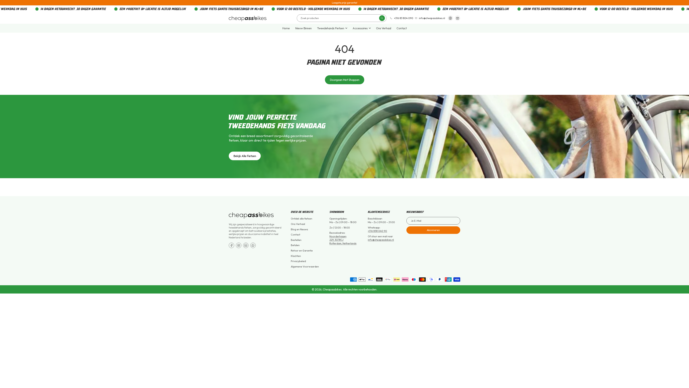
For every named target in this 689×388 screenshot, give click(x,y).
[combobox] (341, 18)
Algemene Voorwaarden (305, 266)
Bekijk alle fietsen (244, 156)
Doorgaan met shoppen (344, 80)
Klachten (296, 256)
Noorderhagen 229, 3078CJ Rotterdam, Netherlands (343, 240)
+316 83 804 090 (403, 18)
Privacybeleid (298, 261)
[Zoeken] (382, 18)
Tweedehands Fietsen (330, 28)
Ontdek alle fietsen (301, 218)
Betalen (295, 245)
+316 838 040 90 (377, 231)
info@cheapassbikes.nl (432, 18)
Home (286, 28)
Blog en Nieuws (299, 229)
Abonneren (433, 230)
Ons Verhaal (383, 28)
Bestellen (296, 240)
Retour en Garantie (302, 250)
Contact (402, 28)
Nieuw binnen (303, 28)
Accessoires (360, 28)
